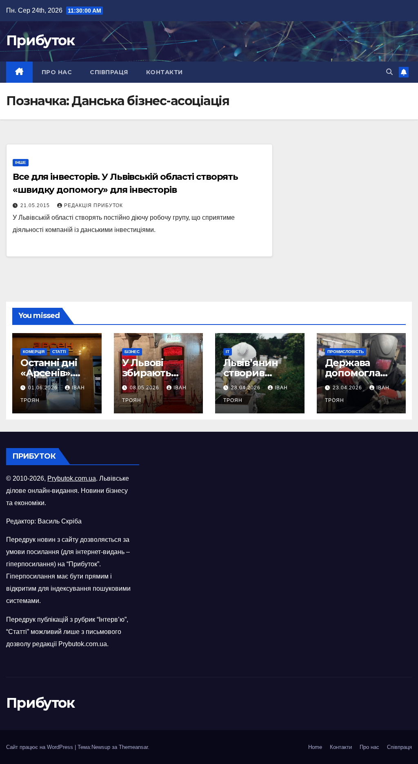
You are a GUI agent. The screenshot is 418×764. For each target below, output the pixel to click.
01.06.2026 (43, 388)
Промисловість (345, 351)
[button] (389, 71)
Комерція (33, 351)
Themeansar (133, 747)
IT (227, 351)
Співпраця (109, 72)
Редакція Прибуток (93, 205)
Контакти (164, 72)
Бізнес (132, 351)
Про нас (57, 72)
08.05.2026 (145, 388)
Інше (20, 162)
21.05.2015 (35, 205)
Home (315, 747)
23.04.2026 (348, 388)
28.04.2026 (246, 388)
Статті (59, 351)
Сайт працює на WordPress (40, 747)
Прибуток (40, 40)
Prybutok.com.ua (71, 478)
